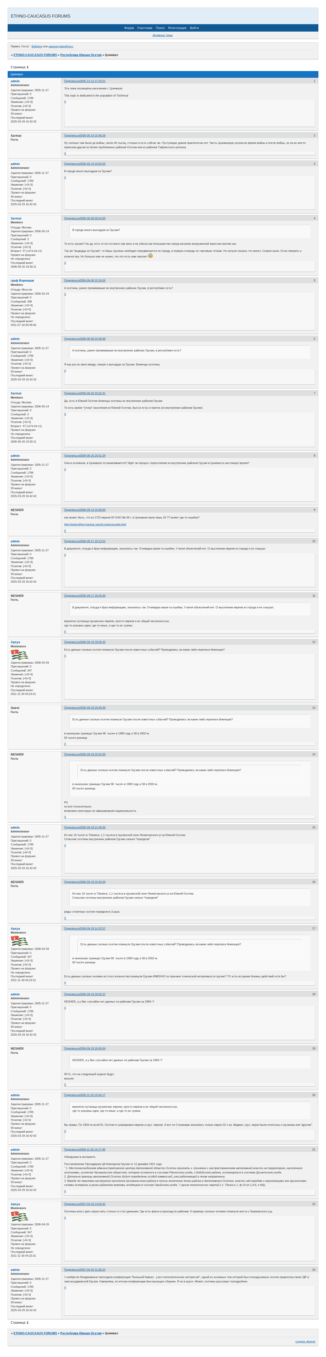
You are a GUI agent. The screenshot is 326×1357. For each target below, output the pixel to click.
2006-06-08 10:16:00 (92, 280)
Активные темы (163, 35)
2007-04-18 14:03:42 (92, 1203)
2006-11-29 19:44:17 (92, 1094)
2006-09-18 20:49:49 (92, 707)
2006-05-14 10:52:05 (92, 163)
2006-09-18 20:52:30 (92, 754)
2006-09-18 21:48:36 (92, 827)
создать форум (305, 1341)
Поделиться (72, 81)
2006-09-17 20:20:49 (92, 595)
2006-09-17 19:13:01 (92, 541)
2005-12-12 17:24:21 (92, 81)
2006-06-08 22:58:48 (92, 338)
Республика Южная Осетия (81, 55)
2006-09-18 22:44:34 (92, 881)
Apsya (15, 642)
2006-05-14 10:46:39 (92, 135)
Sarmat (16, 218)
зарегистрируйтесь (60, 46)
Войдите (37, 46)
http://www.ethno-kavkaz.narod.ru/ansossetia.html (95, 524)
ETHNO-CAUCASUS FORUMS (35, 55)
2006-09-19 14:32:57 (92, 928)
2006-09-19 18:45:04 (92, 1048)
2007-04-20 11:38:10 (92, 1269)
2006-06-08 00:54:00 (92, 218)
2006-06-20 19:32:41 (92, 393)
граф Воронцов (22, 280)
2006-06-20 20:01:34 (92, 455)
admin (15, 81)
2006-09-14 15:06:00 (92, 509)
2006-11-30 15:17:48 (92, 1149)
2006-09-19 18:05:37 (92, 994)
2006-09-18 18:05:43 (92, 641)
